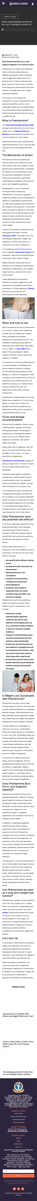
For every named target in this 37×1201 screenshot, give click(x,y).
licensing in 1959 (9, 236)
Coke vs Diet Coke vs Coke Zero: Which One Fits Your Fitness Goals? (18, 1044)
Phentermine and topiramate (13, 461)
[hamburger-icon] (3, 3)
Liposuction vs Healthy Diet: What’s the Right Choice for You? (18, 1015)
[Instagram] (22, 1188)
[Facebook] (14, 1188)
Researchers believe (23, 252)
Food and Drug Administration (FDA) (20, 125)
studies (5, 913)
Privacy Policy (25, 1183)
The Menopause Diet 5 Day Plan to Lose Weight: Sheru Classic (18, 1073)
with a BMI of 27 (23, 349)
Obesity (31, 288)
